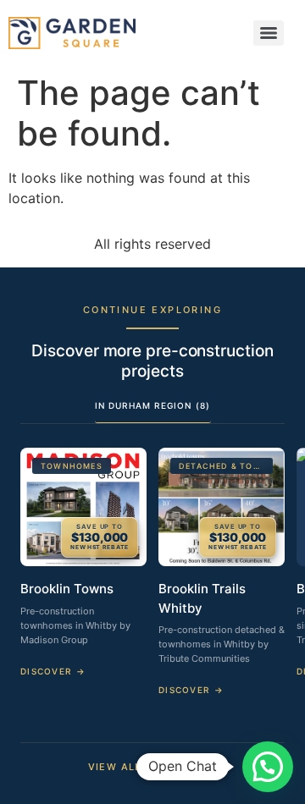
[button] (267, 766)
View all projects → (153, 767)
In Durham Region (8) (153, 405)
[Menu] (268, 33)
